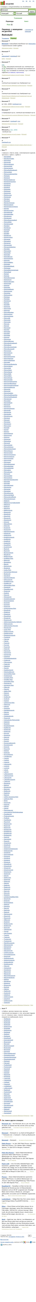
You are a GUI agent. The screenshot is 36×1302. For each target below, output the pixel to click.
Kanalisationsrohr (9, 725)
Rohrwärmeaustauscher (11, 479)
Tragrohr (6, 935)
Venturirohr (7, 956)
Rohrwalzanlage (8, 466)
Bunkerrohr (7, 574)
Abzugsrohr (7, 518)
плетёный (13, 56)
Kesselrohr (7, 735)
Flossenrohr (7, 654)
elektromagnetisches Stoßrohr (13, 622)
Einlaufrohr (7, 614)
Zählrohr (6, 989)
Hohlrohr (6, 714)
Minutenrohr (7, 787)
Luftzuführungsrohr (9, 779)
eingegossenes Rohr (10, 608)
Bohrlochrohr (8, 566)
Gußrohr (6, 700)
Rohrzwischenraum (9, 499)
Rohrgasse (7, 239)
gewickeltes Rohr (9, 681)
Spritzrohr (7, 900)
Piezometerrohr (8, 810)
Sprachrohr (7, 898)
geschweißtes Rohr (9, 674)
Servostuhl (7, 1103)
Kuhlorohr (7, 752)
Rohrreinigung (8, 352)
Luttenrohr (7, 781)
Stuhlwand (7, 1036)
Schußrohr (7, 858)
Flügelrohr (7, 656)
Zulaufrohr (7, 998)
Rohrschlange (8, 372)
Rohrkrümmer (8, 291)
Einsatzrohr (7, 618)
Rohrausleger (8, 172)
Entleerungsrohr (8, 631)
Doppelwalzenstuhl (9, 1059)
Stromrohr (7, 927)
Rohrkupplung (8, 295)
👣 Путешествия (4, 1239)
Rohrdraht (7, 201)
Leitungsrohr (7, 764)
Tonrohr (6, 931)
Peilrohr (6, 808)
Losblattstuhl (7, 1086)
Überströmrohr (8, 950)
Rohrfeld (6, 231)
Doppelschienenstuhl (10, 1057)
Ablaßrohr (7, 506)
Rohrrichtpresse (8, 358)
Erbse (3, 1206)
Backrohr (6, 549)
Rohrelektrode (8, 212)
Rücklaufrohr (7, 835)
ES (30, 1)
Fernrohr (6, 645)
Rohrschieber (8, 370)
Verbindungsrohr (9, 958)
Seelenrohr (7, 873)
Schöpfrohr (7, 852)
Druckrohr (7, 602)
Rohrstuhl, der (6, 1123)
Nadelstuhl (7, 1090)
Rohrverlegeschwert (10, 449)
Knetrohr (6, 739)
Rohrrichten (7, 354)
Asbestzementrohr (9, 531)
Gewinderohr (8, 683)
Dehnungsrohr (8, 579)
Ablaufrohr (7, 508)
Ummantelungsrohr (9, 954)
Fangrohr (6, 643)
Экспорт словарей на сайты (7, 1242)
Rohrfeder (7, 229)
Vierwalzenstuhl (8, 1105)
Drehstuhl (7, 1061)
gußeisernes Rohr (9, 702)
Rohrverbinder (8, 445)
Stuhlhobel (7, 1020)
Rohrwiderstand (8, 485)
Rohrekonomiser (9, 210)
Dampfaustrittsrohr (9, 577)
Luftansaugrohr (8, 773)
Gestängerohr (8, 675)
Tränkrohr (7, 937)
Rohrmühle (7, 320)
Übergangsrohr (8, 945)
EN (23, 1)
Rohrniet (6, 326)
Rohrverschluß (8, 452)
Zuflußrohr (7, 995)
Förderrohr (7, 660)
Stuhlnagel (7, 1024)
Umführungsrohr (9, 952)
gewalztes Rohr (8, 677)
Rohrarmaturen (8, 168)
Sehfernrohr (7, 877)
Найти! (32, 11)
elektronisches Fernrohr (11, 625)
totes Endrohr (8, 933)
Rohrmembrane (8, 316)
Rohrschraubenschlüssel (11, 385)
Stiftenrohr (7, 920)
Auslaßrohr (7, 541)
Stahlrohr (6, 904)
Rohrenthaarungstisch (10, 220)
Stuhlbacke (7, 1019)
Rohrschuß (7, 391)
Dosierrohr (7, 591)
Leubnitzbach (6, 1199)
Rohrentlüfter (8, 222)
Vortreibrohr (7, 970)
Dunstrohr (7, 604)
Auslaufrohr (7, 543)
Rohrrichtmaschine (9, 356)
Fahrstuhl (7, 1063)
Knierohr (6, 741)
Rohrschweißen (8, 393)
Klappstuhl (7, 1074)
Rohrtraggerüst (8, 433)
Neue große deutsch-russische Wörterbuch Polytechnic (15, 115)
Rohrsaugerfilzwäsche (10, 364)
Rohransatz (7, 162)
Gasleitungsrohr (8, 670)
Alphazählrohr (8, 524)
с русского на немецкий (29, 30)
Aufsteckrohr (7, 535)
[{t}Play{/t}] (9, 40)
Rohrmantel (7, 308)
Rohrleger (7, 297)
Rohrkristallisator (9, 289)
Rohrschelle (7, 368)
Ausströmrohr (8, 547)
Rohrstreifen (7, 414)
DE (26, 1)
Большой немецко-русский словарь (11, 134)
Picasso (4, 1177)
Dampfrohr (7, 575)
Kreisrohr (6, 747)
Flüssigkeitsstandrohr (10, 658)
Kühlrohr (6, 750)
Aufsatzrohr (7, 533)
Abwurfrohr (7, 516)
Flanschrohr (7, 652)
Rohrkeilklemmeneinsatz (11, 270)
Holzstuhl (6, 1072)
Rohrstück (7, 418)
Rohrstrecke (7, 412)
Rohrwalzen (7, 470)
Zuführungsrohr (8, 997)
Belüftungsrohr (8, 556)
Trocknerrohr (8, 941)
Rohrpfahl (7, 333)
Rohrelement (8, 216)
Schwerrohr (7, 868)
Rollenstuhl (7, 1095)
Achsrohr (6, 522)
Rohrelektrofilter (8, 214)
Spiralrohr (7, 895)
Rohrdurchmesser (9, 203)
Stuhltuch (6, 1034)
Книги (26, 21)
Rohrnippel (7, 327)
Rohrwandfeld (8, 476)
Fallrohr (6, 641)
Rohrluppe (7, 306)
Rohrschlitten (8, 376)
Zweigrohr (7, 1002)
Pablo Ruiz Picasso (8, 1152)
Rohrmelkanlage (9, 312)
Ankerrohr (7, 525)
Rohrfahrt (7, 226)
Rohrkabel (7, 264)
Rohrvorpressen (8, 458)
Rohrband (7, 178)
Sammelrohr (7, 839)
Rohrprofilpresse (9, 341)
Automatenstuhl (8, 1040)
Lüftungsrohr (7, 777)
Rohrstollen (7, 401)
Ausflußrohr (7, 539)
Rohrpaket (7, 331)
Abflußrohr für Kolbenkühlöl (12, 502)
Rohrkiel (6, 274)
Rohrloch (6, 302)
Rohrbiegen (7, 183)
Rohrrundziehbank (9, 360)
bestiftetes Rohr (8, 558)
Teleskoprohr (8, 929)
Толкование (5, 38)
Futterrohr (7, 664)
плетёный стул (17, 104)
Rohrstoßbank (8, 402)
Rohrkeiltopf (7, 272)
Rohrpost (6, 337)
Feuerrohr (7, 647)
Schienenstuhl (8, 1099)
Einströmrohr (8, 620)
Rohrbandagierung (9, 179)
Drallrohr (6, 593)
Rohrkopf (6, 285)
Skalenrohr (7, 887)
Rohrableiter (7, 156)
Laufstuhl (6, 1082)
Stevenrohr (7, 918)
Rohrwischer (7, 487)
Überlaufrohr (7, 947)
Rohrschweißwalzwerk (10, 397)
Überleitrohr (7, 948)
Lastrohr (6, 758)
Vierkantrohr (7, 968)
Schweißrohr (7, 864)
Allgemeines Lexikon (7, 48)
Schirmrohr (7, 847)
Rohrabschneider (9, 158)
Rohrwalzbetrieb (8, 468)
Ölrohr (6, 800)
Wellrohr (6, 979)
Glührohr (6, 695)
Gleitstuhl (6, 1070)
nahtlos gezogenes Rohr (11, 797)
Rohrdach (7, 199)
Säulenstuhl (7, 1097)
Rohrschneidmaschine (10, 381)
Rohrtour (6, 431)
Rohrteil (6, 429)
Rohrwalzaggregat (9, 464)
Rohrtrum (7, 437)
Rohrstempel (7, 399)
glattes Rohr (7, 691)
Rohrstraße (7, 410)
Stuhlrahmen (7, 1030)
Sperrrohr (7, 891)
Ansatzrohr (7, 527)
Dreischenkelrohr (9, 600)
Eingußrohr (7, 610)
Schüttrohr (7, 860)
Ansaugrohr (7, 529)
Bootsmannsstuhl (9, 1045)
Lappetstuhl (7, 1080)
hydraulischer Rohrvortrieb (11, 720)
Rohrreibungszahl (9, 349)
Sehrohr (6, 875)
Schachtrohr (7, 843)
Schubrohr (7, 856)
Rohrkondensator (9, 281)
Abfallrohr (7, 501)
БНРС (3, 58)
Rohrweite (7, 481)
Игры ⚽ (10, 24)
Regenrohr (7, 825)
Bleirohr (6, 564)
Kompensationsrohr (9, 743)
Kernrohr (6, 733)
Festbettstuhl (8, 1065)
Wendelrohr (7, 981)
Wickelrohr (7, 983)
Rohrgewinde (8, 245)
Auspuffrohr (7, 545)
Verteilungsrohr (8, 964)
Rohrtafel (6, 427)
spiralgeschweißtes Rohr (11, 897)
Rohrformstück (8, 237)
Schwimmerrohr (8, 870)
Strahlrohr (7, 922)
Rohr (32, 1005)
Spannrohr (7, 889)
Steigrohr (6, 912)
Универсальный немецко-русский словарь (13, 75)
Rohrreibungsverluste (10, 347)
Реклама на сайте (20, 1236)
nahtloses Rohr (8, 798)
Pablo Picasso (6, 1143)
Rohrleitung (7, 301)
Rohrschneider (8, 379)
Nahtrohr (6, 795)
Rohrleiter (7, 299)
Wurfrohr (6, 987)
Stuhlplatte (7, 1028)
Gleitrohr (6, 693)
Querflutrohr (7, 820)
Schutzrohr (7, 862)
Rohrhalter (7, 254)
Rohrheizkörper (8, 258)
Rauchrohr (7, 822)
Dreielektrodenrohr (9, 599)
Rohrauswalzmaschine (10, 174)
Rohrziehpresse (8, 493)
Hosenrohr (7, 718)
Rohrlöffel (7, 304)
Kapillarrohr (7, 727)
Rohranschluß (8, 166)
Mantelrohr (7, 783)
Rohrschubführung (9, 387)
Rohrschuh (7, 389)
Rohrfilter (6, 233)
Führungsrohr (8, 662)
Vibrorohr (6, 966)
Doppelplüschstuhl (9, 1055)
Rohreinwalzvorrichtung (11, 206)
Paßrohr (6, 806)
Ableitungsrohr (8, 510)
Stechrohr (7, 910)
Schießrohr (7, 845)
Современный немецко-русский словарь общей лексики (16, 145)
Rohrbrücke (7, 193)
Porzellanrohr (8, 814)
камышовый (5, 56)
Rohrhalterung (8, 256)
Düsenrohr (7, 606)
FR (33, 1)
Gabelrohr (7, 666)
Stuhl (32, 1115)
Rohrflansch (7, 235)
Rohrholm (7, 260)
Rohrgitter (7, 249)
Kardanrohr (7, 729)
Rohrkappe (7, 268)
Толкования (18, 18)
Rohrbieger (7, 185)
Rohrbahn (7, 176)
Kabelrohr (7, 722)
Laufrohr (6, 760)
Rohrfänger (7, 228)
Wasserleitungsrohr (9, 975)
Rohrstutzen (7, 424)
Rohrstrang (7, 406)
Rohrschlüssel (8, 377)
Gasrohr (6, 668)
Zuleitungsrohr (8, 1000)
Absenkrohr (7, 514)
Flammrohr (7, 650)
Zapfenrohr (7, 991)
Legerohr (6, 762)
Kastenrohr (7, 731)
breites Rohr (7, 570)
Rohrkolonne (7, 279)
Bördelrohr (7, 568)
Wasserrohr (7, 973)
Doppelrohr (7, 587)
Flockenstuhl (7, 1067)
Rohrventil (7, 443)
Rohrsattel (7, 362)
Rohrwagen (7, 462)
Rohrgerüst (7, 243)
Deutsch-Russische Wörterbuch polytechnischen (14, 85)
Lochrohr (6, 768)
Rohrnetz (6, 324)
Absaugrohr (7, 512)
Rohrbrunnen (8, 195)
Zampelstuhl (7, 1113)
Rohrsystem (7, 426)
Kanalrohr (7, 724)
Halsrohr (6, 706)
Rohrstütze (7, 422)
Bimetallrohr (7, 562)
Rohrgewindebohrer (10, 247)
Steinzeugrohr (8, 914)
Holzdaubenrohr (8, 716)
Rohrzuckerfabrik (9, 495)
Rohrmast (7, 310)
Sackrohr (6, 837)
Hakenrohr (7, 704)
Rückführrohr (8, 833)
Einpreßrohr (7, 616)
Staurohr (6, 908)
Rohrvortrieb (7, 460)
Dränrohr (6, 595)
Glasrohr (6, 689)
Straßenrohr (7, 925)
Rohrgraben (7, 251)
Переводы (10, 21)
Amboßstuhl (7, 1038)
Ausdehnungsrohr (9, 537)
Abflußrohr (7, 504)
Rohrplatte (7, 335)
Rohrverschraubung (10, 454)
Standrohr (7, 906)
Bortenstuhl (7, 1047)
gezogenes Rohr (9, 685)
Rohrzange (7, 489)
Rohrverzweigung (9, 456)
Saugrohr (6, 841)
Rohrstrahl (7, 404)
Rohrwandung (8, 477)
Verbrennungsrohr (9, 960)
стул (19, 121)
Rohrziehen (7, 491)
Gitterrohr (7, 687)
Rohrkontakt (7, 283)
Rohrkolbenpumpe (9, 277)
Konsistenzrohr (8, 745)
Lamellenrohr (8, 756)
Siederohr (7, 885)
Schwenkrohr (8, 866)
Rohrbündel (7, 197)
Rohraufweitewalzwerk (10, 170)
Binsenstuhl (7, 1042)
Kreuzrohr (7, 749)
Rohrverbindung (8, 447)
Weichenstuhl (8, 1111)
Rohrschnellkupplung (10, 383)
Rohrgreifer (7, 252)
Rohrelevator (8, 218)
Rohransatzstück (9, 164)
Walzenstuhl (7, 1107)
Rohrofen (6, 329)
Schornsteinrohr (8, 854)
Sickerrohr (7, 881)
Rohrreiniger (7, 351)
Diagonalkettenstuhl (10, 1053)
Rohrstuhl (5, 43)
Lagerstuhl (7, 1078)
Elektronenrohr (8, 624)
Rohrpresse (7, 339)
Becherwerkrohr (8, 552)
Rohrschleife (7, 374)
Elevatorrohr (7, 627)
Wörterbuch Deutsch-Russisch (9, 124)
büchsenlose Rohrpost (10, 572)
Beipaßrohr (7, 554)
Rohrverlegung (8, 451)
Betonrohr (7, 560)
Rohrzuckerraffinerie (10, 497)
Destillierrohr (7, 583)
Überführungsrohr (9, 943)
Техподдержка (12, 1236)
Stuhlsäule (7, 1032)
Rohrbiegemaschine (10, 181)
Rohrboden (7, 189)
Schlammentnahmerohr (11, 848)
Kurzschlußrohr (8, 754)
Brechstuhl (7, 1049)
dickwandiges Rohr (9, 585)
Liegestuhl (7, 1084)
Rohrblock (7, 187)
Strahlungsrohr (8, 923)
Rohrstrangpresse (9, 408)
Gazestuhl (7, 1069)
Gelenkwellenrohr (9, 672)
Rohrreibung (7, 345)
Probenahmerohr (9, 816)
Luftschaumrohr (8, 775)
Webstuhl (6, 1109)
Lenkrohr (6, 766)
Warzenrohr (7, 972)
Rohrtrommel (8, 435)
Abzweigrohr (7, 520)
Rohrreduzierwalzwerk (10, 343)
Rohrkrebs (7, 287)
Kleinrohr (6, 737)
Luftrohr (6, 772)
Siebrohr (6, 883)
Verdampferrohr (8, 962)
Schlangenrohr (8, 850)
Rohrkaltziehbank (9, 266)
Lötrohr (6, 770)
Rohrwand (7, 474)
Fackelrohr (7, 637)
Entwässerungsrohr (9, 635)
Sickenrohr (7, 879)
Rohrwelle (7, 483)
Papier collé (5, 1163)
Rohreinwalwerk (8, 204)
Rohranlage (7, 160)
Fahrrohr (6, 639)
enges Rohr (7, 629)
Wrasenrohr (7, 985)
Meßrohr (6, 785)
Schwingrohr (7, 872)
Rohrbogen (7, 191)
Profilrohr (6, 818)
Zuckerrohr (7, 993)
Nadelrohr (7, 793)
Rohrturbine (32, 43)
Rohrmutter (7, 322)
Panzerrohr (7, 802)
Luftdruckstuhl (8, 1088)
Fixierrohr (7, 649)
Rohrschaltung (8, 366)
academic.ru (7, 3)
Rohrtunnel (7, 439)
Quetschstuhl (8, 1092)
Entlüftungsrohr (8, 633)
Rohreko (6, 208)
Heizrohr (6, 712)
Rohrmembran (8, 314)
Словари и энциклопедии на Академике (15, 7)
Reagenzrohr (8, 823)
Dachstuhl (7, 1051)
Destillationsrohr (8, 581)
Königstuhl (7, 1076)
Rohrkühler (7, 293)
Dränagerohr (7, 597)
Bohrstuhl (7, 1044)
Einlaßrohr (7, 612)
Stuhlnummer (8, 1026)
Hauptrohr (7, 708)
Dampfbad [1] (6, 1186)
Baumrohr (7, 550)
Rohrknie (6, 276)
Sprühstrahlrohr (8, 902)
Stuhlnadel (7, 1022)
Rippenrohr (7, 827)
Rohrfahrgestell (8, 224)
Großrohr (6, 699)
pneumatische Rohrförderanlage (13, 812)
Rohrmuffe (7, 318)
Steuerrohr (7, 916)
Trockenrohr (7, 939)
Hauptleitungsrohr (9, 710)
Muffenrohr (7, 791)
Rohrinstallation (8, 262)
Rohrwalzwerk (8, 472)
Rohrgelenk (7, 241)
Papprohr (6, 804)
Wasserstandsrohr (9, 977)
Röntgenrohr (7, 829)
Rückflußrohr (8, 831)
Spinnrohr (7, 893)
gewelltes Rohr (8, 679)
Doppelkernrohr (8, 589)
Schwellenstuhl (8, 1101)
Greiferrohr (7, 697)
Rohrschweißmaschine (10, 395)
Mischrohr (7, 789)
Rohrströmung (8, 416)
